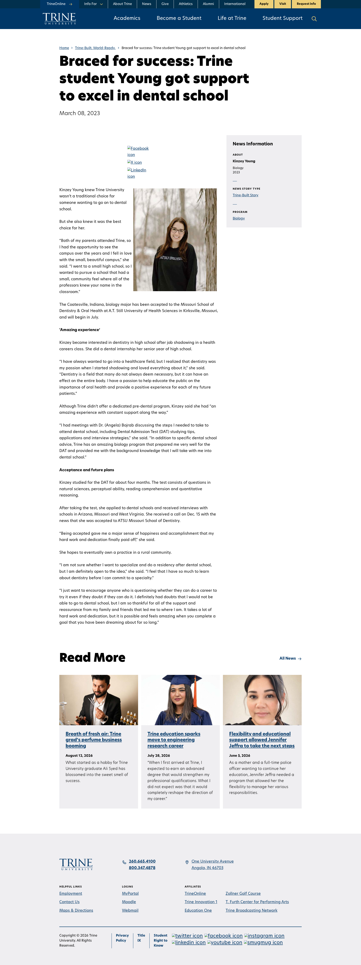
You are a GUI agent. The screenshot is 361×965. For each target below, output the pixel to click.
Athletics (186, 4)
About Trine (122, 4)
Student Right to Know (160, 940)
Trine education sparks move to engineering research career (173, 740)
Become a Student (179, 18)
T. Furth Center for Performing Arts (257, 902)
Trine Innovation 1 (201, 902)
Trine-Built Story (245, 195)
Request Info (306, 4)
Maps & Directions (76, 911)
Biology (239, 218)
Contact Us (69, 902)
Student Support (283, 18)
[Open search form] (314, 19)
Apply (263, 4)
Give (165, 4)
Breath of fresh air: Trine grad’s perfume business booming (94, 740)
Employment (70, 894)
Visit (282, 4)
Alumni (208, 4)
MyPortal (130, 894)
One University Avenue (213, 862)
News (146, 4)
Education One (198, 911)
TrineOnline (195, 894)
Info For (90, 4)
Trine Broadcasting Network (251, 911)
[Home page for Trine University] (59, 18)
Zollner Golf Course (243, 894)
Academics (127, 18)
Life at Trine (232, 18)
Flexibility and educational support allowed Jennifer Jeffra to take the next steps (262, 740)
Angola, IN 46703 (207, 868)
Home (64, 48)
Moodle (129, 902)
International (234, 4)
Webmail (130, 911)
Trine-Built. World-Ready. (95, 48)
